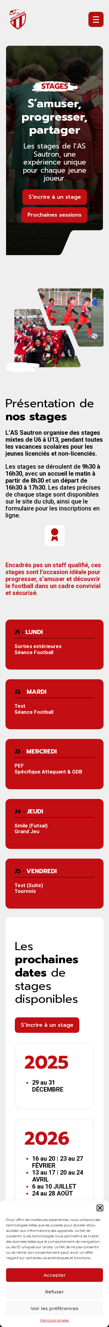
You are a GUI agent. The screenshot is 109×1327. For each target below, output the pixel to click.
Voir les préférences (54, 1308)
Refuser (54, 1292)
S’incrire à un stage (54, 197)
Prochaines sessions (54, 215)
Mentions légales (54, 1320)
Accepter (55, 1275)
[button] (100, 1208)
